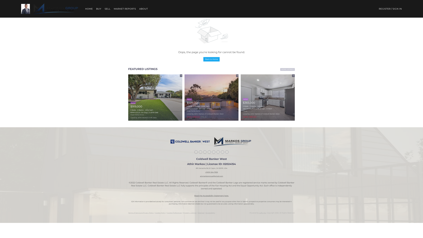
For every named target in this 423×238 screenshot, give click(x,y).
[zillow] (209, 152)
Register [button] (385, 8)
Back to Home (211, 59)
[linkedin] (200, 152)
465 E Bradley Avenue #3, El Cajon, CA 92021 (257, 109)
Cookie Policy (160, 213)
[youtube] (222, 152)
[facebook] (196, 152)
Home (89, 8)
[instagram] (218, 152)
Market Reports (125, 8)
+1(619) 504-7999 (211, 172)
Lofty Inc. (262, 213)
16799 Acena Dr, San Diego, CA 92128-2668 (144, 112)
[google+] (227, 152)
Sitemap (201, 213)
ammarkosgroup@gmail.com (211, 176)
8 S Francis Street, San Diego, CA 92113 (199, 109)
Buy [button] (98, 8)
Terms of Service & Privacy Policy (141, 213)
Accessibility (210, 213)
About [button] (143, 8)
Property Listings (189, 213)
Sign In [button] (397, 8)
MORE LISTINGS (287, 69)
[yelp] (213, 152)
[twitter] (205, 152)
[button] (25, 9)
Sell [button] (107, 8)
